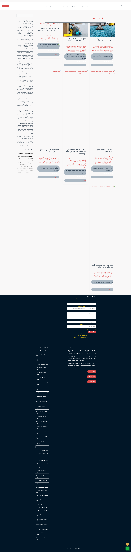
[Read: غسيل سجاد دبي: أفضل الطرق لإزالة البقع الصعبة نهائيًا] (102, 29)
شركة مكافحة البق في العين (72, 50)
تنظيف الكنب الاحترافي (49, 160)
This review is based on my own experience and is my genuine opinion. (80, 329)
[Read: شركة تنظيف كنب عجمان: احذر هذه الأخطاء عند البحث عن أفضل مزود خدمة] (75, 109)
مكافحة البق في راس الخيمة (20, 166)
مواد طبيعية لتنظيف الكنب (106, 164)
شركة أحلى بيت (97, 50)
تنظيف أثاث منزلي (47, 158)
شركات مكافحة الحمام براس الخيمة (22, 172)
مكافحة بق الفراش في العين (71, 51)
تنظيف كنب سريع (76, 163)
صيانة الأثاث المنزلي (49, 164)
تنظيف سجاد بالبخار (99, 47)
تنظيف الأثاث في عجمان (79, 160)
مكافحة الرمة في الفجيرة (42, 507)
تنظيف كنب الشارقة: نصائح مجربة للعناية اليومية (103, 150)
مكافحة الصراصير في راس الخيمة (21, 168)
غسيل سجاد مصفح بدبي (42, 464)
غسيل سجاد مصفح (27, 166)
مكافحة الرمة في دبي (43, 511)
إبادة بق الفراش (52, 37)
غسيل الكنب (43, 164)
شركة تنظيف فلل (92, 381)
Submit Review (92, 331)
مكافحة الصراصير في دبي (42, 529)
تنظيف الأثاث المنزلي (106, 160)
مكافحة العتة (48, 41)
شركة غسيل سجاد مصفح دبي (41, 432)
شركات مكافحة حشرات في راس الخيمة (28, 174)
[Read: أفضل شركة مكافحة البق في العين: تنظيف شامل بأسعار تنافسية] (75, 29)
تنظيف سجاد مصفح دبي (42, 364)
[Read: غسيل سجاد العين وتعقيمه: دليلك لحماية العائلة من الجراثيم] (102, 224)
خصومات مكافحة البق (47, 38)
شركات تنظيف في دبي (105, 50)
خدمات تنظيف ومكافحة (104, 46)
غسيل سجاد (45, 450)
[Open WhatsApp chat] (127, 548)
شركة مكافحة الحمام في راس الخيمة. (41, 442)
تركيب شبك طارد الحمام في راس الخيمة (41, 360)
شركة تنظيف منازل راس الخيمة (41, 422)
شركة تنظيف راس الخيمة (27, 175)
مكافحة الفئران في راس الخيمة (29, 168)
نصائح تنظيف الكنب (97, 164)
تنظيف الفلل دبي (56, 160)
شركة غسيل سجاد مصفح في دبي (41, 437)
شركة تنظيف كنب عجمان (71, 166)
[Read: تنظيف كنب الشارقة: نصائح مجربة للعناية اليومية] (102, 109)
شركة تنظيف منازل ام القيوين (41, 417)
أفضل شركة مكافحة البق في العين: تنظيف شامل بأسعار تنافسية (75, 39)
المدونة (60, 6)
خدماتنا (55, 6)
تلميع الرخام (53, 158)
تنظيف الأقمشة (72, 160)
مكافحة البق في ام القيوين (41, 471)
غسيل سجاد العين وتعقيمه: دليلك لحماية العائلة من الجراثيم (102, 266)
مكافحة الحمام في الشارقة (25, 163)
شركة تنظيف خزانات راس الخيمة (41, 388)
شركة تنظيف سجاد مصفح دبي (41, 397)
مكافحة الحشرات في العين (81, 51)
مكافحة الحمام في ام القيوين (41, 491)
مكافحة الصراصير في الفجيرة (41, 525)
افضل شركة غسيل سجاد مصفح (42, 355)
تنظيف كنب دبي (47, 161)
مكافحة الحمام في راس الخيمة (41, 500)
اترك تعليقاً (111, 46)
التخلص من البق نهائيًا (56, 38)
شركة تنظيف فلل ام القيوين (41, 407)
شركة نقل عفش (92, 371)
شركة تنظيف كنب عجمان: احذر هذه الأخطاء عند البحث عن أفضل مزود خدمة (76, 151)
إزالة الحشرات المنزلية (45, 37)
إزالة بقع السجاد (105, 47)
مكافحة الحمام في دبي (42, 495)
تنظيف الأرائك (41, 158)
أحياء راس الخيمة (22, 174)
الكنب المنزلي (99, 158)
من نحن (50, 6)
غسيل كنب (84, 167)
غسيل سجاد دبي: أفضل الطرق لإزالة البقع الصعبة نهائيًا (103, 39)
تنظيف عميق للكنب (53, 161)
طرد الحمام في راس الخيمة (42, 447)
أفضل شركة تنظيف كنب (106, 158)
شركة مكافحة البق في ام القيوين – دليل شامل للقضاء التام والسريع (49, 29)
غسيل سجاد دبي (106, 51)
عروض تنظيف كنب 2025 (103, 162)
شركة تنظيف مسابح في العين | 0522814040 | (26, 123)
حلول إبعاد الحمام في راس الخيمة (21, 170)
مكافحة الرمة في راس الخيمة (29, 170)
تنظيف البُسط (106, 274)
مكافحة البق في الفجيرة (42, 467)
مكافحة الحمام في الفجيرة (27, 159)
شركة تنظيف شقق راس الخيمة (41, 402)
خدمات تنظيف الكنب (73, 164)
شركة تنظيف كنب (99, 161)
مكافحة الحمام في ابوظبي (42, 480)
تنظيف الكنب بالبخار (99, 160)
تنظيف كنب (81, 163)
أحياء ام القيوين (44, 347)
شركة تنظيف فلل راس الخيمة (41, 412)
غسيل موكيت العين (105, 278)
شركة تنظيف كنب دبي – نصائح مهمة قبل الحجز (50, 150)
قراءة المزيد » (110, 65)
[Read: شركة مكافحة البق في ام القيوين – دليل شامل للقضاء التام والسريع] (48, 24)
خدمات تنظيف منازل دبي (49, 162)
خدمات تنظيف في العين (103, 275)
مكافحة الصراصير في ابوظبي (41, 520)
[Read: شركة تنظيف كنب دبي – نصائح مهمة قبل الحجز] (48, 109)
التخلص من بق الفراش (75, 47)
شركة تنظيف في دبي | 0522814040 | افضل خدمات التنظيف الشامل (75, 6)
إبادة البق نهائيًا (82, 47)
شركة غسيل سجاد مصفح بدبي (41, 427)
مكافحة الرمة (53, 41)
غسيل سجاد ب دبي (43, 453)
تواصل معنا (45, 6)
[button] (53, 6)
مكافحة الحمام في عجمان (23, 156)
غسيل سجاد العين (102, 276)
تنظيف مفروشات (80, 164)
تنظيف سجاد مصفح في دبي (41, 368)
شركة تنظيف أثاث (79, 166)
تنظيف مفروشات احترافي (104, 49)
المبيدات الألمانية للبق (76, 49)
